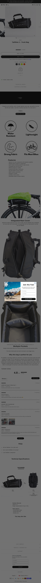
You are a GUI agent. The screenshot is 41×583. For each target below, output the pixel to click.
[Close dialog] (35, 283)
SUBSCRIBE (28, 299)
